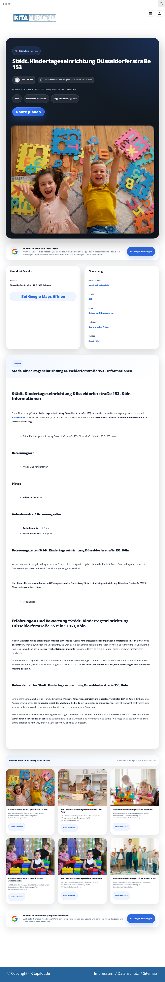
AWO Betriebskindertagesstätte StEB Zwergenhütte (25, 879)
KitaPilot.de (18, 417)
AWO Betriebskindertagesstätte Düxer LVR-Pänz (81, 810)
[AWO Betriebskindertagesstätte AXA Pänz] (30, 787)
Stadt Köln (94, 341)
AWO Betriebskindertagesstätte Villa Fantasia (135, 878)
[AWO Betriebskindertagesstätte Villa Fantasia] (134, 856)
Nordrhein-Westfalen (99, 285)
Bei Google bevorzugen (141, 251)
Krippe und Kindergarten (101, 313)
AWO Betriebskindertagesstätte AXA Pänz (28, 809)
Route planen (28, 111)
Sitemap (150, 973)
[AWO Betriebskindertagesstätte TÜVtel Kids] (82, 856)
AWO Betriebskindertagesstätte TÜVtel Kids (81, 878)
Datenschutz (128, 973)
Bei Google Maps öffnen (43, 296)
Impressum (103, 973)
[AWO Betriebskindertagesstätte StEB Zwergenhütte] (30, 856)
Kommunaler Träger (99, 327)
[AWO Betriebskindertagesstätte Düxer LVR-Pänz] (82, 787)
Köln (91, 299)
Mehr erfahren (17, 827)
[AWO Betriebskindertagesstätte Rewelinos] (134, 787)
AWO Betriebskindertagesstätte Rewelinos (133, 809)
